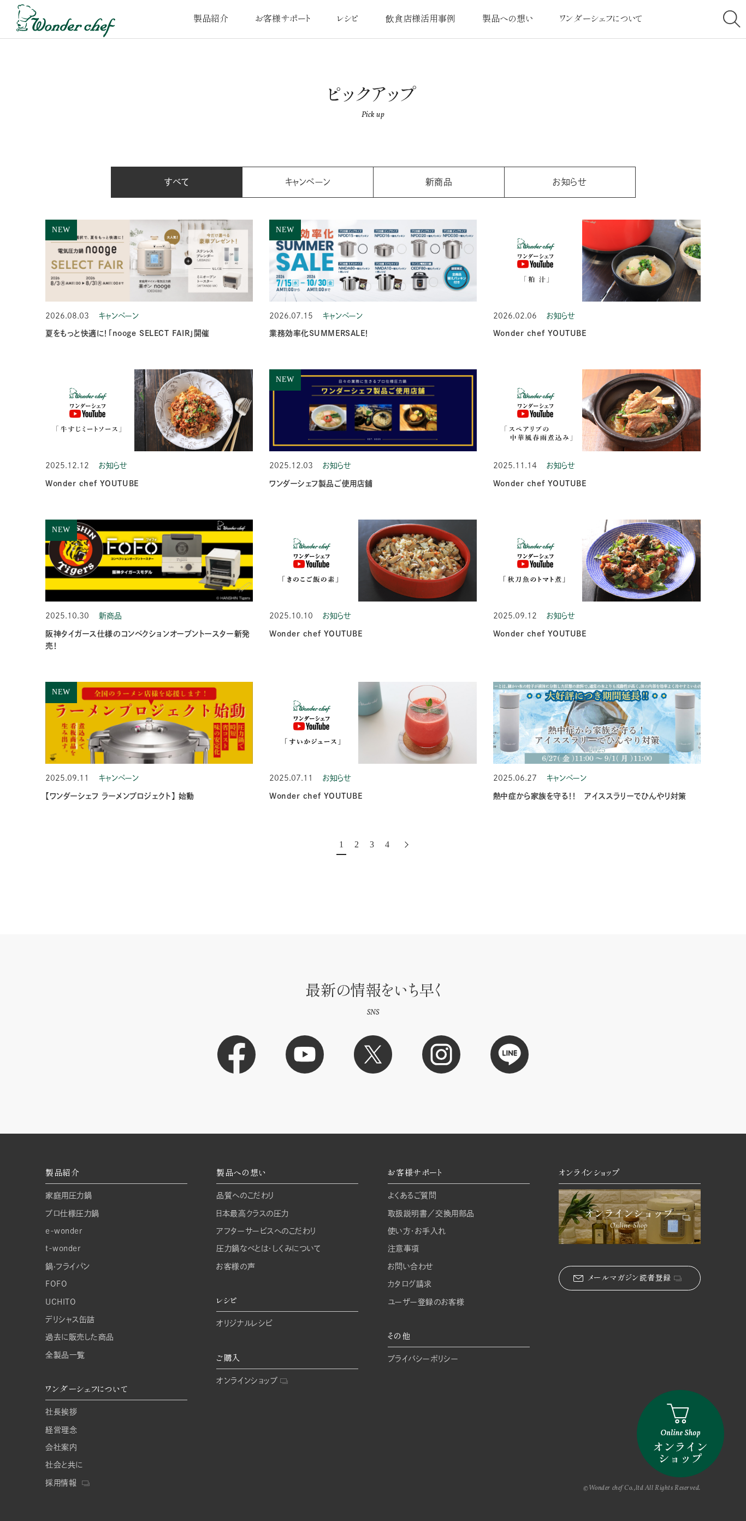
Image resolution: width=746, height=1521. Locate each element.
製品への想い (507, 18)
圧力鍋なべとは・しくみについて (268, 1248)
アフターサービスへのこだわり (266, 1231)
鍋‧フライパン (67, 1266)
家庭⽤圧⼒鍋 (68, 1195)
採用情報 (60, 1483)
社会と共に (64, 1465)
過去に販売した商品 (79, 1337)
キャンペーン (307, 182)
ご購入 (228, 1358)
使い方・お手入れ (417, 1231)
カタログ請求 (410, 1284)
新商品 (439, 182)
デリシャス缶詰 (70, 1319)
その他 (399, 1336)
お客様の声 (235, 1266)
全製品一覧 (65, 1355)
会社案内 (61, 1447)
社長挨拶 (61, 1412)
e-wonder (63, 1231)
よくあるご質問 (412, 1195)
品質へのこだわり (245, 1195)
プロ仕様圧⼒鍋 (72, 1213)
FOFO (56, 1284)
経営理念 (61, 1430)
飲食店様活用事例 (420, 18)
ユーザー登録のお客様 (426, 1302)
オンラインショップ (246, 1380)
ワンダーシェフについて (601, 18)
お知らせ (570, 182)
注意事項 (403, 1248)
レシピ (347, 18)
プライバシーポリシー (423, 1359)
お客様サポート (282, 18)
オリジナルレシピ (244, 1323)
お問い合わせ (411, 1266)
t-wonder (62, 1248)
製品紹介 (210, 18)
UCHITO (60, 1302)
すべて (176, 182)
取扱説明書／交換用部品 (431, 1213)
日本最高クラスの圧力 (252, 1213)
